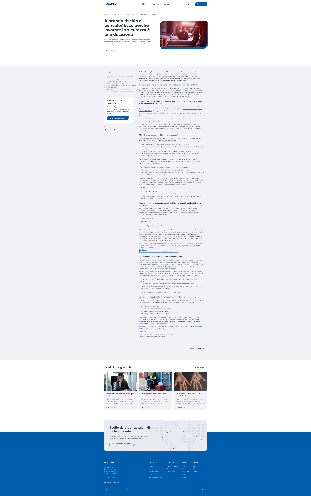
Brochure (184, 477)
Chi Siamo (151, 466)
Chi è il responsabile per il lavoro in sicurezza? (117, 83)
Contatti (195, 466)
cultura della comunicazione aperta (184, 283)
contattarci (161, 326)
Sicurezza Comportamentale (156, 477)
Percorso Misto (171, 471)
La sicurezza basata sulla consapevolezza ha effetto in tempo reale (121, 92)
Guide (183, 474)
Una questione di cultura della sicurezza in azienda (118, 89)
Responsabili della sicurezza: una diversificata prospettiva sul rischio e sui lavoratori (121, 86)
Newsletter (195, 471)
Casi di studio (185, 471)
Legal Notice (204, 489)
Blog (183, 469)
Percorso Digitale (171, 469)
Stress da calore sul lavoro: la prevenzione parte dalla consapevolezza (154, 395)
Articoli (183, 466)
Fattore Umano (152, 474)
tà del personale (143, 187)
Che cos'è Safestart (153, 469)
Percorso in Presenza (172, 466)
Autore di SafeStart (153, 471)
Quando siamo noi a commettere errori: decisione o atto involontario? (119, 76)
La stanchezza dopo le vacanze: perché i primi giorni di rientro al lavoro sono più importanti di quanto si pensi (120, 395)
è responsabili (162, 159)
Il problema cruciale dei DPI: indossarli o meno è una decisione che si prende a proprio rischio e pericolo (121, 80)
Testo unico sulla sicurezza (159, 161)
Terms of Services (183, 489)
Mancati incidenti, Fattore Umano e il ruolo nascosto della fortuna (189, 395)
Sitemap (174, 489)
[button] (144, 4)
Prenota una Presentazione (200, 469)
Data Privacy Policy (194, 489)
